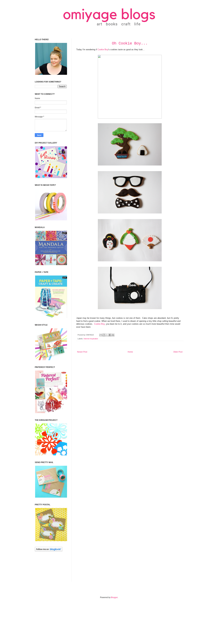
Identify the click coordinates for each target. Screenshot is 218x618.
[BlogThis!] (103, 335)
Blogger (114, 597)
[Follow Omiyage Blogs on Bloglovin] (48, 551)
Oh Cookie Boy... (130, 43)
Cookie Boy (103, 49)
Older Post (177, 352)
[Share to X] (107, 335)
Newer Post (82, 352)
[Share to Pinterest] (113, 335)
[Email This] (100, 335)
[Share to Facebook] (110, 335)
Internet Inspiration (91, 339)
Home (130, 352)
